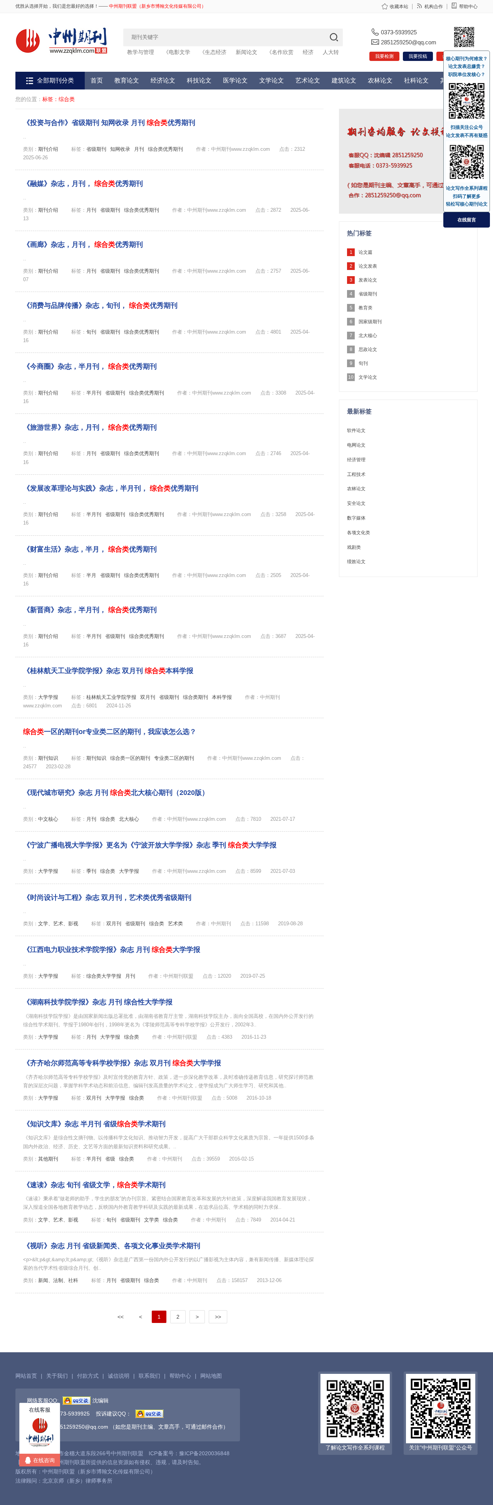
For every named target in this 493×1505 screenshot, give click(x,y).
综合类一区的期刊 (130, 758)
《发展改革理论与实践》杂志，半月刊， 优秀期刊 (110, 488)
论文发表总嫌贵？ (466, 66)
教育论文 (126, 80)
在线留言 (467, 220)
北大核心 (129, 819)
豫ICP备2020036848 (204, 1453)
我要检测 (384, 56)
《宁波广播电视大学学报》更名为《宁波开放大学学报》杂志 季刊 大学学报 (150, 845)
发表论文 (368, 280)
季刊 (91, 871)
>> (218, 1317)
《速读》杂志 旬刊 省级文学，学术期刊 (94, 1185)
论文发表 (368, 266)
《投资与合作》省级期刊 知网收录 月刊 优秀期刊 (109, 123)
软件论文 (356, 430)
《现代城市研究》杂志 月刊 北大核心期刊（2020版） (116, 792)
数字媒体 (356, 518)
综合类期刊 (195, 697)
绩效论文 (356, 561)
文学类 (151, 1220)
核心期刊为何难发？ (467, 58)
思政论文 (368, 349)
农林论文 (380, 80)
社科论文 (416, 80)
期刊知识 (48, 758)
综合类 (107, 819)
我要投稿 (418, 56)
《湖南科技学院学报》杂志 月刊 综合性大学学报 (98, 1002)
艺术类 (175, 923)
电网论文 (356, 445)
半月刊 (93, 393)
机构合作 (433, 6)
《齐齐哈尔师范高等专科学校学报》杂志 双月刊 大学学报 (122, 1063)
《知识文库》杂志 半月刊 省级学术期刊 (94, 1124)
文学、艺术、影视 (58, 923)
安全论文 (356, 503)
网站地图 (211, 1376)
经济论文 (163, 80)
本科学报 (222, 697)
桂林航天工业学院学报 (111, 697)
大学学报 (48, 697)
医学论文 (235, 80)
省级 (110, 1159)
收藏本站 (399, 6)
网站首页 (26, 1376)
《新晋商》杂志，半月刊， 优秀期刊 (90, 610)
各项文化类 (358, 532)
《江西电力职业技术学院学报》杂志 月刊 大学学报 (111, 949)
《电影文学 (176, 52)
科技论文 (199, 80)
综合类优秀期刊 (165, 149)
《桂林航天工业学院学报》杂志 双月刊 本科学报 (108, 671)
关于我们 (57, 1376)
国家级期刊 (370, 321)
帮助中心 (468, 6)
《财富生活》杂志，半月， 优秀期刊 (90, 549)
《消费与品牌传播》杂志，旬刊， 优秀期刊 (100, 305)
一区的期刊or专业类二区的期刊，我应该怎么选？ (109, 732)
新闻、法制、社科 (58, 1280)
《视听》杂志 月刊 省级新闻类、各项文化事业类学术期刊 (111, 1246)
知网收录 (120, 149)
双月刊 (147, 697)
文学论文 (271, 80)
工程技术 (356, 474)
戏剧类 (354, 547)
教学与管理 (140, 52)
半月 (91, 575)
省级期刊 (96, 149)
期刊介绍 (48, 149)
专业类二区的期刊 (174, 758)
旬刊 (91, 332)
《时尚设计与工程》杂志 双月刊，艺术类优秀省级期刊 (107, 897)
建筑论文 (344, 80)
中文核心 (48, 819)
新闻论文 (246, 52)
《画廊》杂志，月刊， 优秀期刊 (83, 244)
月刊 (139, 149)
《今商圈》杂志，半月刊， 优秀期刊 (90, 366)
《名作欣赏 (280, 52)
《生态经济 (213, 52)
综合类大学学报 (103, 976)
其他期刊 (48, 1159)
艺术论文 (307, 80)
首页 (97, 80)
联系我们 (149, 1376)
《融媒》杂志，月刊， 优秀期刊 (83, 183)
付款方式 (88, 1376)
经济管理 (356, 459)
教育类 (365, 307)
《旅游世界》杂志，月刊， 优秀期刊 (90, 427)
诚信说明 (118, 1376)
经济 (308, 52)
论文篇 (365, 252)
